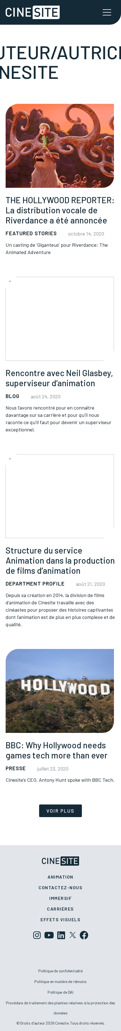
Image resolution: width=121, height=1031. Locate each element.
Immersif (60, 898)
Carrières (60, 908)
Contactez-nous (60, 887)
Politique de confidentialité (60, 970)
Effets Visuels (60, 919)
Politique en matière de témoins (60, 981)
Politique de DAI (60, 992)
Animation (60, 876)
